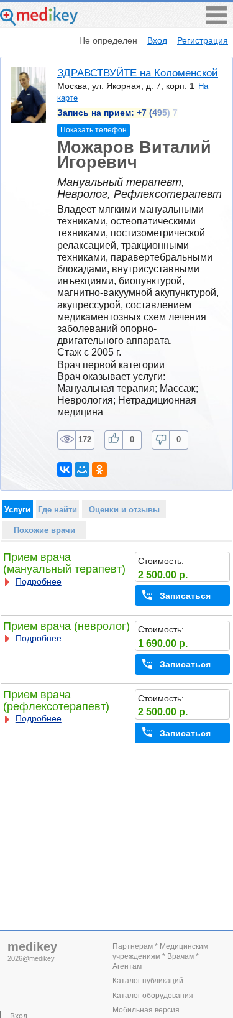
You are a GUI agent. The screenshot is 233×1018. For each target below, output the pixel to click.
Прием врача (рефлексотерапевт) (56, 700)
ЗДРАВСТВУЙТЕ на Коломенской (137, 73)
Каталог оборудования (152, 995)
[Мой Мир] (82, 469)
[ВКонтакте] (64, 469)
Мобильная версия (146, 1010)
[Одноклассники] (99, 469)
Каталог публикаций (147, 980)
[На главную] (39, 22)
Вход (157, 40)
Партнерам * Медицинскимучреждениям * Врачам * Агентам (160, 956)
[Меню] (216, 21)
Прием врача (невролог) (66, 626)
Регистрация (202, 40)
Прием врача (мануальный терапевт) (64, 563)
